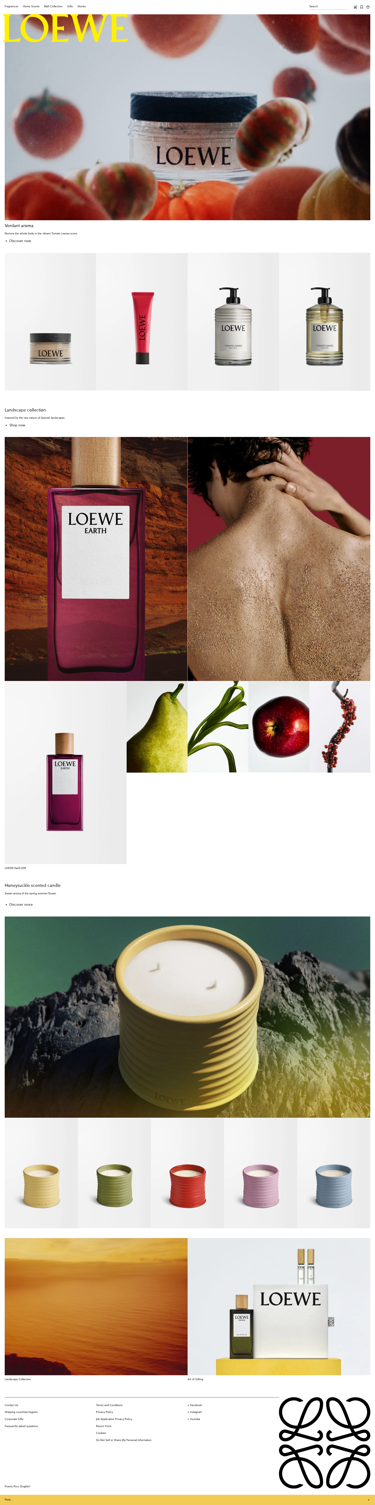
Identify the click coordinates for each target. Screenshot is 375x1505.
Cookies (101, 1433)
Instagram (196, 1412)
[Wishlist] (361, 7)
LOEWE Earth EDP (15, 868)
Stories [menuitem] (81, 6)
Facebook (196, 1405)
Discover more (21, 904)
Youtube (195, 1419)
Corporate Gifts (14, 1419)
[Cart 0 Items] (368, 7)
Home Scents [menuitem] (31, 6)
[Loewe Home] (65, 28)
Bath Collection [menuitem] (53, 6)
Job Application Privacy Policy (114, 1419)
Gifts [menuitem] (70, 6)
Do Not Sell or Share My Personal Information (124, 1440)
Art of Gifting (195, 1379)
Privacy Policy (104, 1412)
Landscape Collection (18, 1379)
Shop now (17, 425)
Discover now (20, 241)
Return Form (103, 1426)
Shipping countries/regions (21, 1412)
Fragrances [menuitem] (11, 6)
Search (313, 6)
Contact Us (11, 1405)
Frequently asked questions (21, 1426)
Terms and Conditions (109, 1405)
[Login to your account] (355, 7)
